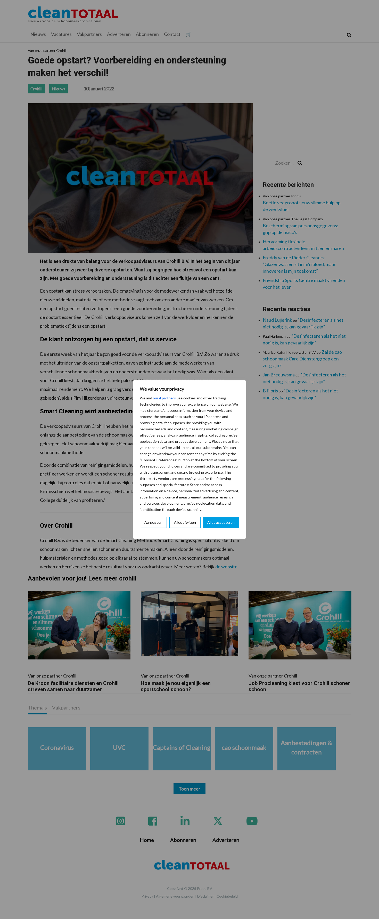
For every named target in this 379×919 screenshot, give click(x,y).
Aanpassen (153, 522)
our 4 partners (164, 398)
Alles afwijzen (185, 522)
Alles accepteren (221, 522)
